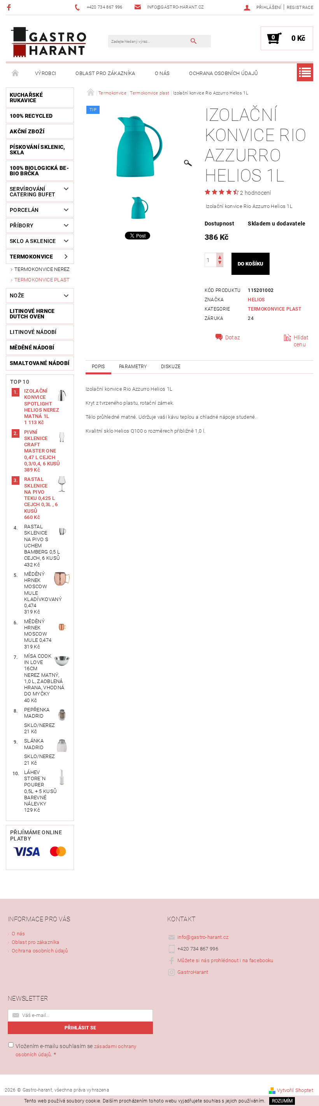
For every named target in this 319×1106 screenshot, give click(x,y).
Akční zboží (27, 131)
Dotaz (232, 337)
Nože (17, 295)
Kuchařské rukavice (26, 97)
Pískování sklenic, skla (37, 150)
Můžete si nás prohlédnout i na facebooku (225, 960)
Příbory (21, 225)
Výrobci (45, 73)
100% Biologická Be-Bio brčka (39, 170)
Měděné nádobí (32, 347)
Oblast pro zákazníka (105, 73)
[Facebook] (10, 7)
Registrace (300, 7)
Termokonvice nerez (42, 269)
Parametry (133, 366)
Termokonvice (31, 256)
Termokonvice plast (42, 280)
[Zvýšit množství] (219, 256)
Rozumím (282, 1101)
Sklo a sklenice (33, 241)
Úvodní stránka (15, 73)
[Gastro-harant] (49, 42)
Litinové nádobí (33, 332)
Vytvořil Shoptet (295, 1090)
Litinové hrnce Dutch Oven (32, 314)
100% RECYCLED (31, 116)
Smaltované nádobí (39, 363)
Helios (256, 299)
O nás (162, 73)
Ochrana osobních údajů (223, 73)
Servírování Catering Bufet (32, 191)
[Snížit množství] (219, 263)
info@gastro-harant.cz (203, 937)
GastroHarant (193, 972)
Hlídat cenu (301, 341)
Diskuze (171, 366)
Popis (98, 366)
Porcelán (24, 210)
